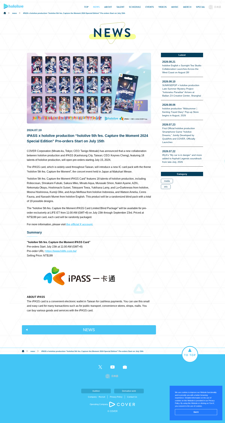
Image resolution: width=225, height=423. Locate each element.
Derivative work (129, 391)
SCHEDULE (135, 7)
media (167, 181)
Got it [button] (196, 412)
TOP (86, 7)
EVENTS (149, 7)
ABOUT (108, 7)
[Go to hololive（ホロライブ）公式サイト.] (5, 14)
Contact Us (132, 397)
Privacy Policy (116, 397)
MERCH (187, 7)
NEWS (96, 7)
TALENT (120, 7)
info (166, 187)
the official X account (79, 224)
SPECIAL (200, 7)
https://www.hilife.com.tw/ (60, 251)
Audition (96, 391)
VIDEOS (162, 7)
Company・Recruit (96, 397)
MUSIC (175, 7)
